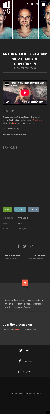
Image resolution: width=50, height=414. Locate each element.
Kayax (14, 123)
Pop (28, 68)
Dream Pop (19, 68)
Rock (33, 68)
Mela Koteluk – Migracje (15, 257)
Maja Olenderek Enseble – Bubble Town (37, 257)
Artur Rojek (37, 120)
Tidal (7, 209)
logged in (17, 329)
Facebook (28, 361)
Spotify (20, 209)
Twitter (28, 351)
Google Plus (27, 371)
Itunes (34, 209)
